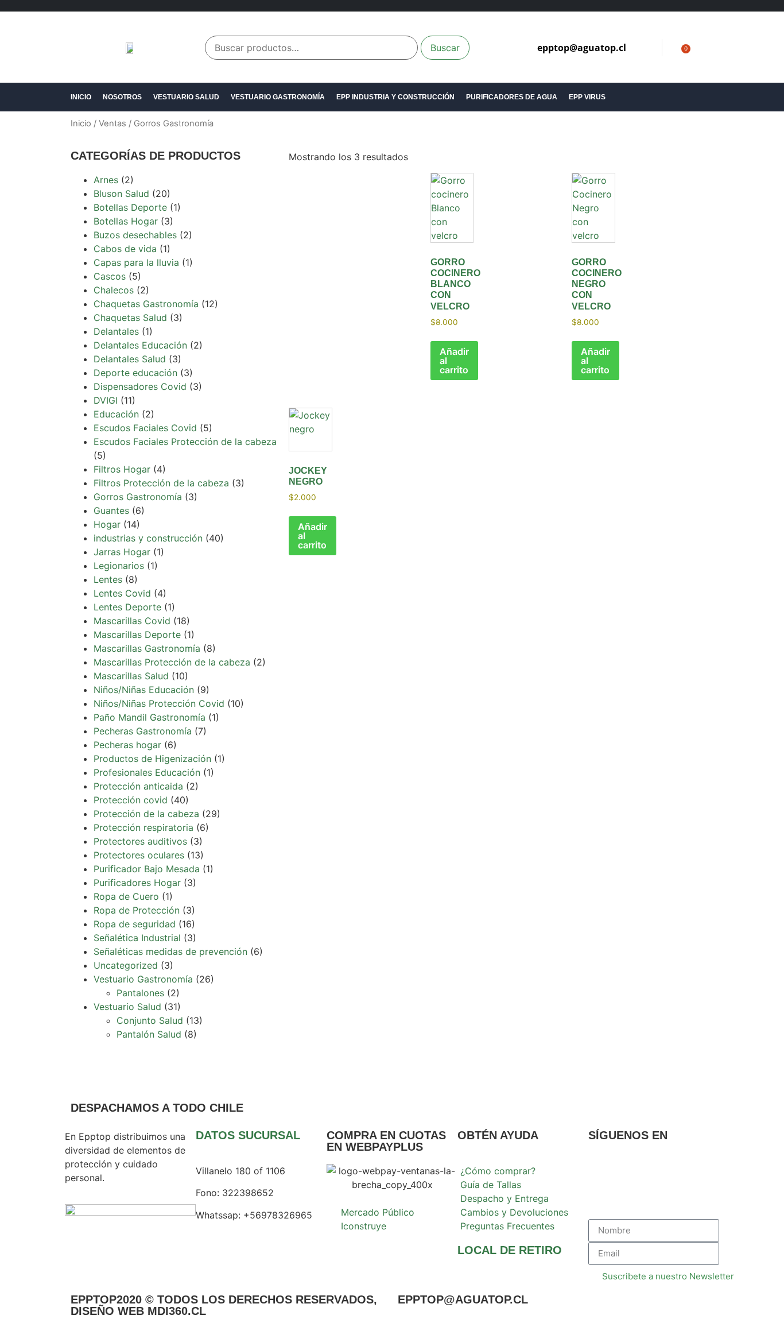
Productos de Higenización (152, 758)
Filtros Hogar (122, 469)
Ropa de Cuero (126, 896)
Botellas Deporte (130, 207)
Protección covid (131, 800)
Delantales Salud (130, 359)
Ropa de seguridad (135, 924)
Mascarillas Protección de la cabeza (172, 662)
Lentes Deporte (127, 607)
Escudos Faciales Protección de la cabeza (185, 441)
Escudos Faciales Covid (145, 428)
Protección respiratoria (143, 827)
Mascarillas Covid (132, 620)
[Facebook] (602, 1178)
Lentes (108, 579)
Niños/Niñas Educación (144, 689)
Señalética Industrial (137, 937)
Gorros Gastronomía (138, 496)
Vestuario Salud (186, 97)
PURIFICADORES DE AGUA (511, 97)
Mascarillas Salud (131, 676)
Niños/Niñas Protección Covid (159, 703)
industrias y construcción (148, 538)
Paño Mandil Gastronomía (149, 717)
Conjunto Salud (150, 1020)
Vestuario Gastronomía (278, 97)
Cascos (110, 276)
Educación (116, 414)
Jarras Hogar (122, 552)
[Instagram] (634, 1178)
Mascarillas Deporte (137, 634)
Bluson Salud (121, 193)
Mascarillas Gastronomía (147, 648)
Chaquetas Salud (130, 317)
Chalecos (114, 290)
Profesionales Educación (147, 772)
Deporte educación (135, 372)
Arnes (106, 179)
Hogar (107, 524)
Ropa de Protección (137, 910)
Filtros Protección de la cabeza (161, 483)
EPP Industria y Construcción (395, 97)
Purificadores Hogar (137, 882)
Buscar (445, 47)
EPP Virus (587, 97)
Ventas (112, 123)
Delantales (116, 331)
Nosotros (122, 97)
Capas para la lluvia (136, 262)
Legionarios (119, 565)
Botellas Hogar (126, 221)
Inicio (81, 97)
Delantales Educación (140, 345)
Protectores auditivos (140, 841)
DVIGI (106, 400)
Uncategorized (126, 965)
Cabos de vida (125, 248)
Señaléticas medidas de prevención (170, 951)
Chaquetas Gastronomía (146, 304)
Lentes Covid (122, 593)
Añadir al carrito (454, 361)
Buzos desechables (135, 235)
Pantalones (140, 993)
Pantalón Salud (149, 1034)
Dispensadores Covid (140, 386)
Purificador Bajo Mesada (147, 869)
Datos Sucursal (248, 1135)
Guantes (111, 510)
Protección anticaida (138, 786)
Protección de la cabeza (146, 813)
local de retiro (509, 1250)
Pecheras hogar (127, 745)
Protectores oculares (139, 855)
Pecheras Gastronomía (143, 731)
